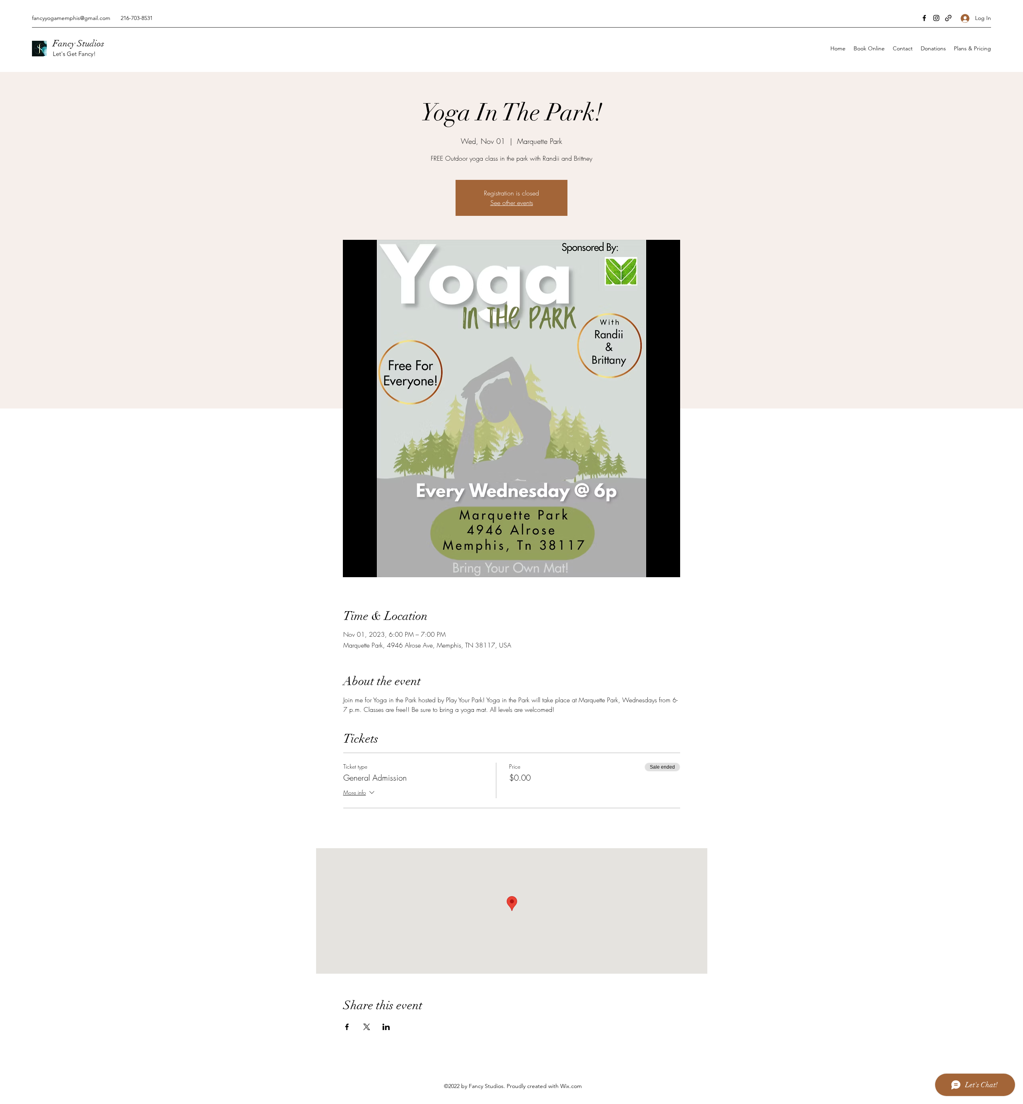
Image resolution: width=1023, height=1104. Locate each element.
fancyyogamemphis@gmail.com (71, 18)
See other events (511, 202)
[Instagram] (936, 18)
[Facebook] (924, 18)
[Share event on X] (366, 1027)
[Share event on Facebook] (347, 1027)
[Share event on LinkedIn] (386, 1027)
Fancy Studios (78, 43)
